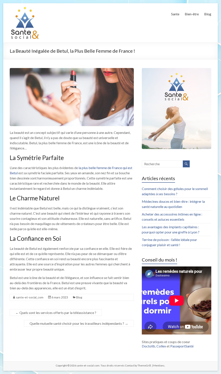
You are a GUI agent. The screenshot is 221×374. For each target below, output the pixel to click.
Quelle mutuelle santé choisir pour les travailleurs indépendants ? (79, 323)
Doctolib (148, 346)
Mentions (158, 365)
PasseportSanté (182, 346)
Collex (161, 346)
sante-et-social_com (29, 297)
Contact (129, 365)
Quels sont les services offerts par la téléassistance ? (55, 313)
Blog (207, 14)
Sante (175, 14)
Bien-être (192, 14)
